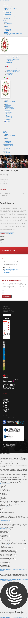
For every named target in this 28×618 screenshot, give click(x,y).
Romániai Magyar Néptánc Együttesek (13, 17)
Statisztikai (2, 501)
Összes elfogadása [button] (4, 569)
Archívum (5, 11)
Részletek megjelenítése (5, 483)
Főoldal (5, 4)
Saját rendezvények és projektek (12, 56)
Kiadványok (9, 62)
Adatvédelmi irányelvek (5, 572)
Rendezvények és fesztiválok (13, 57)
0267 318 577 (12, 311)
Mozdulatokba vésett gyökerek (12, 261)
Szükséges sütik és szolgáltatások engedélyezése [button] (10, 579)
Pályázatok (7, 267)
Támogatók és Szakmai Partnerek (12, 8)
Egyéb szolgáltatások (4, 540)
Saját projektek (10, 60)
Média (1, 524)
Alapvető (2, 479)
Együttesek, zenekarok (8, 144)
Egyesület (5, 5)
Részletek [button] (24, 617)
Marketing (2, 514)
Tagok (6, 9)
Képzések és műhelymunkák (13, 59)
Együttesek (6, 15)
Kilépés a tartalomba (4, 0)
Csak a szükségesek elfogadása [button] (15, 569)
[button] (14, 239)
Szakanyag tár (8, 14)
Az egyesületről (8, 7)
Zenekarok (7, 18)
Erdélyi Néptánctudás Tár (10, 264)
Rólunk (6, 100)
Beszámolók (8, 12)
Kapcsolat (7, 63)
